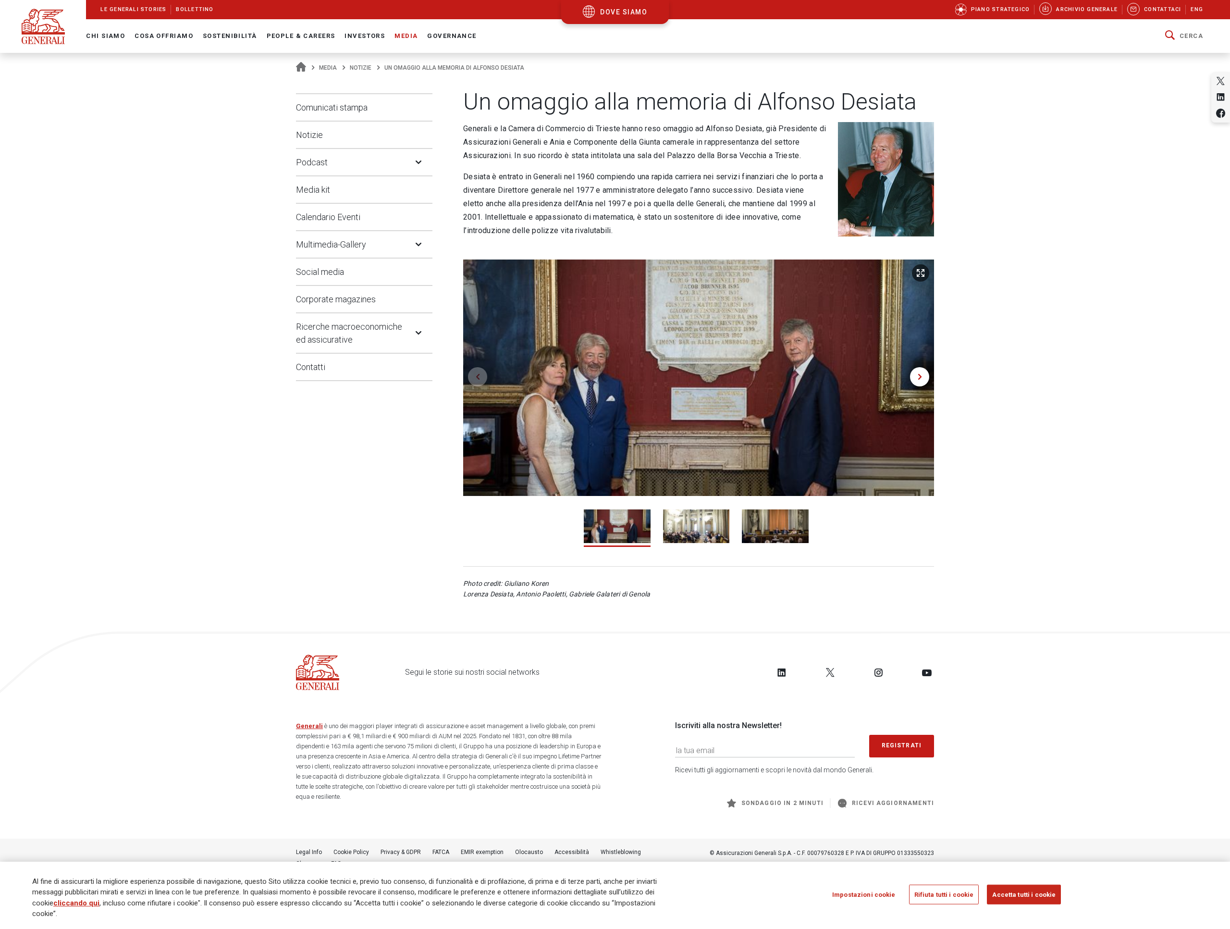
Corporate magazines (336, 299)
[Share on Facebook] (1221, 113)
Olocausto (529, 852)
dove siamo (623, 12)
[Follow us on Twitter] (830, 672)
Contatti (310, 367)
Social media (320, 272)
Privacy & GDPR (401, 852)
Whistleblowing (621, 852)
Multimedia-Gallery (331, 244)
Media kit (313, 190)
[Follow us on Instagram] (878, 672)
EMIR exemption (482, 852)
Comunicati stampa (332, 107)
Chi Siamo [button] (105, 35)
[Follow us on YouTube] (927, 672)
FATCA (440, 852)
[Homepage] (301, 68)
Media (328, 67)
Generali (309, 726)
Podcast (312, 162)
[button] (1184, 36)
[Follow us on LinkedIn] (782, 672)
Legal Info (309, 852)
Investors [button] (364, 35)
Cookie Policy (351, 852)
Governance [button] (451, 35)
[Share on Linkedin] (1221, 97)
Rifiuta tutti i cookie (944, 894)
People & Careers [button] (301, 35)
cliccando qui (76, 903)
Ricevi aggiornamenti (893, 803)
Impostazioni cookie (863, 894)
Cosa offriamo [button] (164, 35)
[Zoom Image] (920, 273)
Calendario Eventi (328, 217)
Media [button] (406, 35)
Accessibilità (571, 852)
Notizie (360, 67)
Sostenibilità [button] (230, 35)
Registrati (902, 745)
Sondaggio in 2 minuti (782, 803)
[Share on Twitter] (1221, 80)
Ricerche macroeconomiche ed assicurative (349, 333)
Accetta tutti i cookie (1024, 894)
